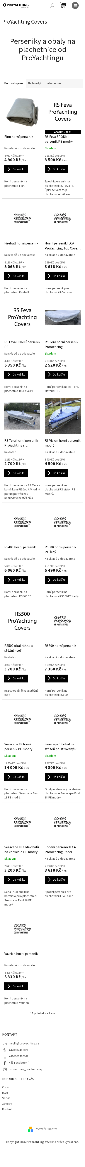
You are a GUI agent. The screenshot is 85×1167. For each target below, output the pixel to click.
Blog (5, 1093)
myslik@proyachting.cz (24, 1043)
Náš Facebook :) (19, 1063)
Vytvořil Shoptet (46, 1129)
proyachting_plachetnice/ (25, 1069)
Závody (7, 1104)
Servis (6, 1098)
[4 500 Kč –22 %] (63, 112)
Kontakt (7, 1109)
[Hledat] (52, 5)
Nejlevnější (35, 83)
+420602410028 (19, 1050)
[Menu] (75, 5)
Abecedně (54, 83)
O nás (6, 1087)
